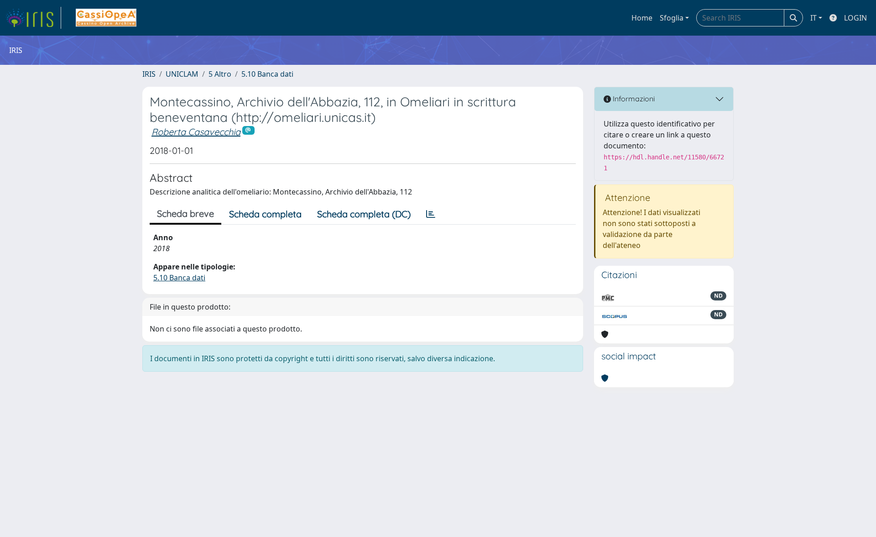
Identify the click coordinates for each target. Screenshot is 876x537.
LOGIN (855, 18)
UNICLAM (182, 74)
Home (641, 18)
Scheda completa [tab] (265, 214)
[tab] (430, 214)
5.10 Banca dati (267, 74)
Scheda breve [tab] (185, 213)
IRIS (149, 74)
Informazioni (633, 98)
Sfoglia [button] (671, 18)
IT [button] (813, 18)
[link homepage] (33, 18)
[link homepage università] (106, 18)
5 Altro (220, 74)
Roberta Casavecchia (195, 131)
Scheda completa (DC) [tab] (364, 214)
